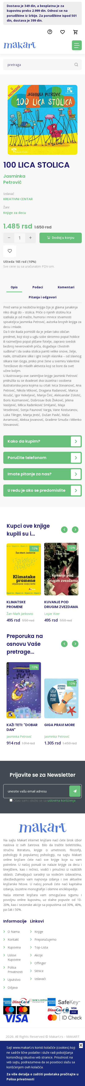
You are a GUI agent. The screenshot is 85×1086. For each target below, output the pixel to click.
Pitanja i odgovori (42, 297)
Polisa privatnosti (15, 969)
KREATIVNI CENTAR (18, 199)
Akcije (38, 955)
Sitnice (39, 971)
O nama (14, 932)
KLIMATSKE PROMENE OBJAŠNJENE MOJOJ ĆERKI (18, 605)
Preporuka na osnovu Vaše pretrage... (25, 644)
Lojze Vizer (52, 614)
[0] (76, 32)
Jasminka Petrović (14, 179)
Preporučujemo (44, 939)
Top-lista (41, 947)
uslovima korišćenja (61, 800)
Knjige (38, 932)
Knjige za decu (14, 213)
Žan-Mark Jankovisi (20, 614)
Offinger (40, 963)
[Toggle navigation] (77, 45)
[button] (64, 529)
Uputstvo (14, 980)
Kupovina (14, 947)
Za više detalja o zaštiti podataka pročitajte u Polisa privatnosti (42, 1076)
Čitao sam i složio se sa (44, 800)
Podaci (37, 287)
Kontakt (13, 939)
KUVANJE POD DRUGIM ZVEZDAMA (61, 604)
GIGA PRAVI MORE (59, 725)
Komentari (66, 287)
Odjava (13, 987)
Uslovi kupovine (14, 957)
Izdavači (40, 979)
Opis (14, 287)
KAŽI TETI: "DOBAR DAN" (22, 727)
